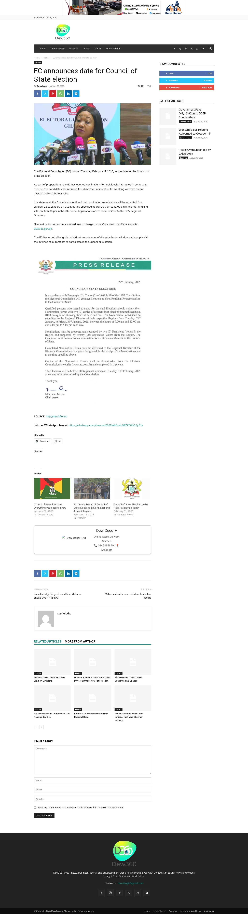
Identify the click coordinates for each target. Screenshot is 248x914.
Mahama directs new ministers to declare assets (128, 596)
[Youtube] (202, 48)
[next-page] (41, 727)
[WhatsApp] (197, 48)
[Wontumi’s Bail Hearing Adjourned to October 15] (167, 136)
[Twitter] (191, 48)
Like (210, 73)
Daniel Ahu (42, 86)
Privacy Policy (159, 910)
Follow (208, 80)
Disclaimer (209, 910)
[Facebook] (174, 48)
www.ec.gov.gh (43, 228)
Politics (86, 48)
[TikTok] (185, 48)
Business (73, 48)
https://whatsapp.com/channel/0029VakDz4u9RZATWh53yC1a (106, 425)
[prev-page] (36, 727)
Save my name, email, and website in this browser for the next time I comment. (80, 807)
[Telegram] (76, 93)
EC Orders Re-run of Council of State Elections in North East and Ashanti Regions (92, 508)
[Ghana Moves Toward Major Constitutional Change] (133, 662)
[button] (210, 48)
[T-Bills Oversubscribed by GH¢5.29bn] (167, 156)
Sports (98, 48)
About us (173, 910)
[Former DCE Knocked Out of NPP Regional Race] (92, 698)
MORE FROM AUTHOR (80, 641)
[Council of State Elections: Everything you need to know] (52, 488)
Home (43, 48)
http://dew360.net (56, 416)
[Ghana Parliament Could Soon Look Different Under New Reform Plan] (92, 662)
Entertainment (113, 48)
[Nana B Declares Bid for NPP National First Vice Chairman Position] (133, 698)
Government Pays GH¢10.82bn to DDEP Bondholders (192, 113)
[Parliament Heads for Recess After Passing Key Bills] (52, 698)
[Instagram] (180, 48)
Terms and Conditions (190, 910)
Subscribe (207, 87)
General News (58, 48)
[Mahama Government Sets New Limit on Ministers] (52, 662)
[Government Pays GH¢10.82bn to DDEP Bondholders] (167, 116)
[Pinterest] (52, 93)
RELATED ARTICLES (47, 641)
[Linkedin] (68, 93)
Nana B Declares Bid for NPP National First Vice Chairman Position (129, 717)
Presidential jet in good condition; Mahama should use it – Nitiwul (57, 596)
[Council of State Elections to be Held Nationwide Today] (132, 488)
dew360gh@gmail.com (130, 883)
